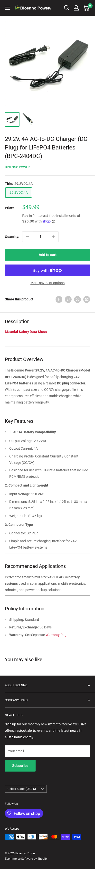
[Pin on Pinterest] (68, 299)
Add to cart (48, 255)
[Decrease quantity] (27, 237)
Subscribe (20, 765)
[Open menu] (7, 8)
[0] (86, 8)
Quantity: (12, 237)
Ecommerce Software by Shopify (26, 858)
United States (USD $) (22, 789)
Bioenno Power (17, 167)
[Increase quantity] (53, 237)
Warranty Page (57, 635)
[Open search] (66, 8)
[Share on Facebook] (59, 299)
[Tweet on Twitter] (77, 299)
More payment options (47, 283)
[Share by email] (86, 299)
